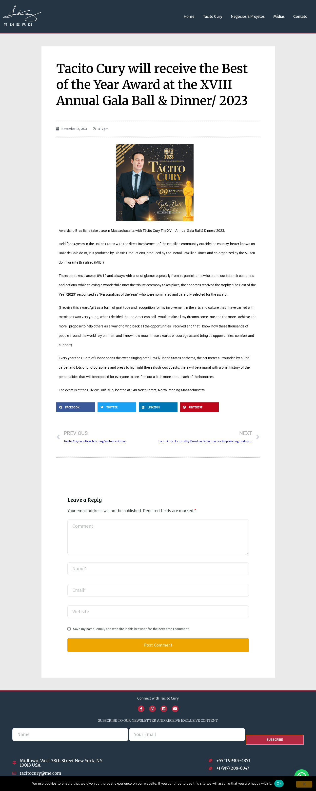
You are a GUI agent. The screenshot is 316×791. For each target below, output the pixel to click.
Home (189, 16)
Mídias (279, 16)
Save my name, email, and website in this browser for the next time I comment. (131, 629)
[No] (304, 784)
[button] (75, 407)
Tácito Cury (212, 16)
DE (30, 24)
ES (18, 24)
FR (24, 24)
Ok (279, 783)
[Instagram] (152, 708)
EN (12, 24)
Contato (300, 16)
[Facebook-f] (141, 708)
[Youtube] (175, 708)
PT (5, 24)
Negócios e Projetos (248, 16)
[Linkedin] (163, 708)
